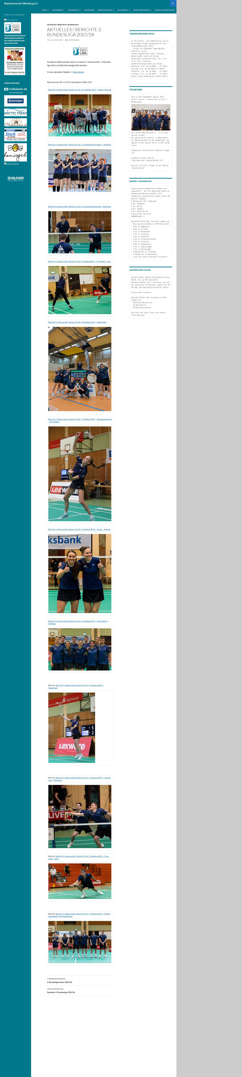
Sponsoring (89, 10)
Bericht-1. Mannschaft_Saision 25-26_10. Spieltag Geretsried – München (79, 206)
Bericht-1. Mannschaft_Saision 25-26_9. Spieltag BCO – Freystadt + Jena (79, 261)
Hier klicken (78, 72)
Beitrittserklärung (141, 10)
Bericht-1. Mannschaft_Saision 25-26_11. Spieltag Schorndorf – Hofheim (79, 144)
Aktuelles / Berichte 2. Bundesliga (63, 25)
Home (44, 10)
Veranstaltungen (105, 10)
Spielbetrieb (57, 10)
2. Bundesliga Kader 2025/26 (59, 980)
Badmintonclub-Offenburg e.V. (21, 3)
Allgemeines (123, 10)
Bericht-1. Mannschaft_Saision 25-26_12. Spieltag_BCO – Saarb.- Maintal (79, 89)
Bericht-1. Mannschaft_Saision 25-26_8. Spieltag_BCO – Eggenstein (77, 322)
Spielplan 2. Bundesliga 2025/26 (61, 990)
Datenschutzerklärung (165, 10)
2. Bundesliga (73, 10)
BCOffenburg (73, 40)
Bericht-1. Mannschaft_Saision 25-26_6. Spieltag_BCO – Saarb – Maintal (79, 529)
